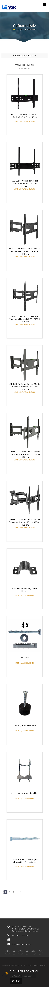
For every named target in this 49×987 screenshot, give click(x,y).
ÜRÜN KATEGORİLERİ (23, 55)
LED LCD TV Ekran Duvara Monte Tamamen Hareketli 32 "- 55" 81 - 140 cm (24, 251)
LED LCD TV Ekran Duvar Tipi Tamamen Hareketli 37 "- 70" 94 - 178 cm (24, 319)
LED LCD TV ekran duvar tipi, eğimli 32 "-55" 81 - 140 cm (24, 115)
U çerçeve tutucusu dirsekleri (24, 793)
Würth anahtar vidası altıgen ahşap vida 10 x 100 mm (25, 860)
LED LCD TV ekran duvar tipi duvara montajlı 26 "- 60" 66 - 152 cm (24, 183)
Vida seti (25, 657)
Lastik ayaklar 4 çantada (24, 725)
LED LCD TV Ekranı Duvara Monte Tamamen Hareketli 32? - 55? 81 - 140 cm (24, 387)
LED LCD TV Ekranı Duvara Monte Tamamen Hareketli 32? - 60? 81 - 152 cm (24, 522)
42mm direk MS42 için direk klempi (24, 589)
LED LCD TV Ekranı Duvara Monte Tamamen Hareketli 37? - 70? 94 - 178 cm (24, 454)
